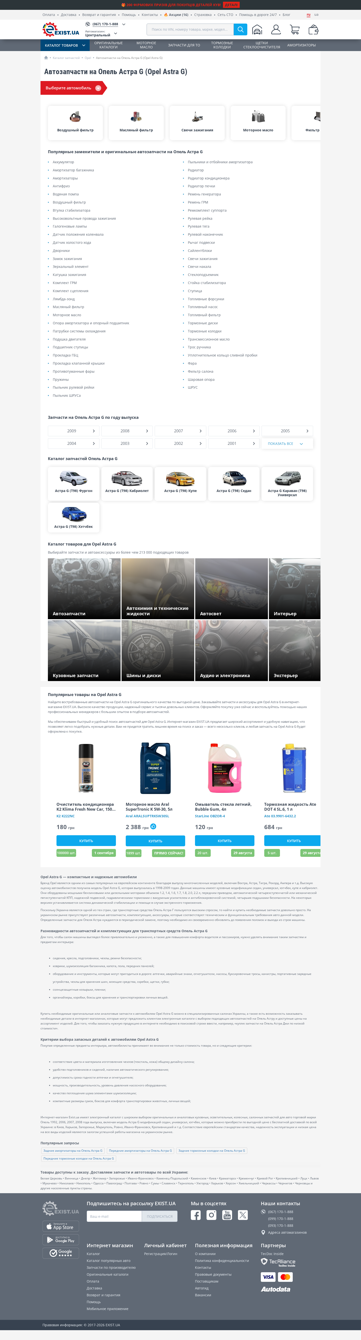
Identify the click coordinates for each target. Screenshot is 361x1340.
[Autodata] (290, 1289)
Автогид (201, 1288)
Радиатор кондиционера (209, 178)
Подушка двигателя (69, 339)
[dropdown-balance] (314, 29)
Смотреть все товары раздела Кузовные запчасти (78, 674)
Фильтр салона (200, 371)
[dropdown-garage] (257, 29)
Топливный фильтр (204, 315)
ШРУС (193, 387)
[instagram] (211, 1215)
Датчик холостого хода (72, 243)
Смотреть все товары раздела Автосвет (233, 614)
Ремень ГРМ (198, 202)
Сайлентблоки (200, 251)
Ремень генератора (204, 194)
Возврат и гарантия (99, 15)
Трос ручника (199, 347)
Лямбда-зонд (64, 299)
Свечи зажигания (203, 259)
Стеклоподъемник (203, 275)
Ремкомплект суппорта (207, 210)
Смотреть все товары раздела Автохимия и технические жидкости (157, 612)
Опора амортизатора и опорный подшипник (91, 323)
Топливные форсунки (206, 299)
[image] (86, 768)
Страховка (203, 15)
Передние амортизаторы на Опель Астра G (140, 1151)
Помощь (129, 15)
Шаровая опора (201, 380)
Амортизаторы (65, 178)
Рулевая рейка (200, 219)
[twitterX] (243, 1215)
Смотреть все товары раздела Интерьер (299, 612)
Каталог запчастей (66, 58)
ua (316, 14)
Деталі (231, 4)
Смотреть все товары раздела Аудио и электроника (232, 674)
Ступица (195, 291)
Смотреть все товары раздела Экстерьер (299, 674)
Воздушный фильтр (69, 202)
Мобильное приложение (107, 1308)
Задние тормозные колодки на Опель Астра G (212, 1151)
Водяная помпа (66, 194)
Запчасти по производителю (111, 1267)
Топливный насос (203, 307)
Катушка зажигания (69, 275)
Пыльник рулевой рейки (73, 387)
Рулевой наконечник (205, 234)
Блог (286, 15)
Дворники (61, 251)
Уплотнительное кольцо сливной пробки (222, 355)
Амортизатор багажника (73, 170)
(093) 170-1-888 (280, 1225)
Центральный (97, 33)
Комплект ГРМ (65, 283)
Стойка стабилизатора (207, 283)
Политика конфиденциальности (222, 1260)
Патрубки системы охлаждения (79, 331)
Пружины (61, 380)
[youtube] (227, 1215)
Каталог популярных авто (108, 1260)
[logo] (60, 29)
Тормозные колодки (205, 331)
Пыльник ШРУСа (67, 396)
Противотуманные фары (74, 371)
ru (308, 14)
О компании (205, 1253)
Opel (88, 58)
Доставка (68, 15)
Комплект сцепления (70, 291)
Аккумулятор (63, 162)
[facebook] (196, 1215)
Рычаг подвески (201, 243)
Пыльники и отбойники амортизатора (220, 162)
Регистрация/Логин (160, 1253)
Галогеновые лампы (70, 226)
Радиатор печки (201, 186)
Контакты (150, 15)
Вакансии (203, 1295)
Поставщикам (206, 1281)
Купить (86, 840)
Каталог (93, 1253)
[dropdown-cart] (295, 29)
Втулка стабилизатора (71, 210)
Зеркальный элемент (71, 267)
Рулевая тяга (198, 226)
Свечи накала (199, 267)
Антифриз (61, 186)
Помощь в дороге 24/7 (258, 15)
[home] (46, 57)
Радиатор (196, 170)
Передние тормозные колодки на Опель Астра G (78, 1158)
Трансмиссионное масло (209, 339)
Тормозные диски (203, 323)
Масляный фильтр (68, 307)
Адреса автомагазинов (287, 1232)
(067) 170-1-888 (280, 1211)
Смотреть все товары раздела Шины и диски (159, 674)
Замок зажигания (67, 259)
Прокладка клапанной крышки (79, 363)
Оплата (48, 15)
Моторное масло (67, 315)
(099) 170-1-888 (280, 1218)
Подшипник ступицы (70, 347)
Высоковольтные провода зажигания (84, 219)
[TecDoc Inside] (290, 1262)
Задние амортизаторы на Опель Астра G (72, 1151)
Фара (192, 363)
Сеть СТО (225, 15)
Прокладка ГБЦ (65, 355)
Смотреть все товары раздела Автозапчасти (78, 612)
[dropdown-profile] (276, 29)
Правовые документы (213, 1274)
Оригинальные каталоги (107, 1274)
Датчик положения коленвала (78, 234)
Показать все (280, 443)
